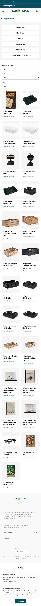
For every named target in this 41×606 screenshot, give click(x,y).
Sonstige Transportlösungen (20, 55)
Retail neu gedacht (9, 574)
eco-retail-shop (9, 556)
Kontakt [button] (6, 538)
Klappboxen (20, 33)
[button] (3, 11)
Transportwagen (20, 50)
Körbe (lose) (20, 27)
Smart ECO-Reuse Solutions (11, 588)
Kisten (20, 38)
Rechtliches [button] (8, 532)
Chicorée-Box (21, 44)
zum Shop (20, 601)
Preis (3, 82)
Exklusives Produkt (8, 74)
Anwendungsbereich (8, 65)
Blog (20, 567)
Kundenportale (9, 6)
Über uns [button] (7, 509)
